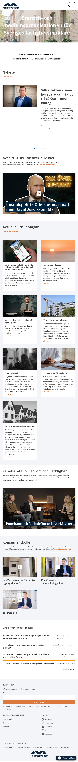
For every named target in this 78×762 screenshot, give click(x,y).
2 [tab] (34, 148)
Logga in (70, 2)
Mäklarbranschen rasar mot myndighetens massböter (28, 663)
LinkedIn (48, 726)
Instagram (49, 723)
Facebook (49, 719)
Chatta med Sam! (68, 758)
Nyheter (6, 726)
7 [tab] (45, 148)
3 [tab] (36, 148)
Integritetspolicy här (11, 709)
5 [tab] (41, 148)
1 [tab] (32, 148)
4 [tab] (39, 148)
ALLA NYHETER (8, 77)
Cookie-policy (8, 719)
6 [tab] (43, 148)
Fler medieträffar (68, 670)
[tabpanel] (39, 105)
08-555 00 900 (8, 747)
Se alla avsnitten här (47, 165)
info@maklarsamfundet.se (26, 747)
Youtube (48, 734)
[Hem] (11, 6)
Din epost (6, 693)
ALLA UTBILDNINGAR (10, 231)
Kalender (6, 723)
